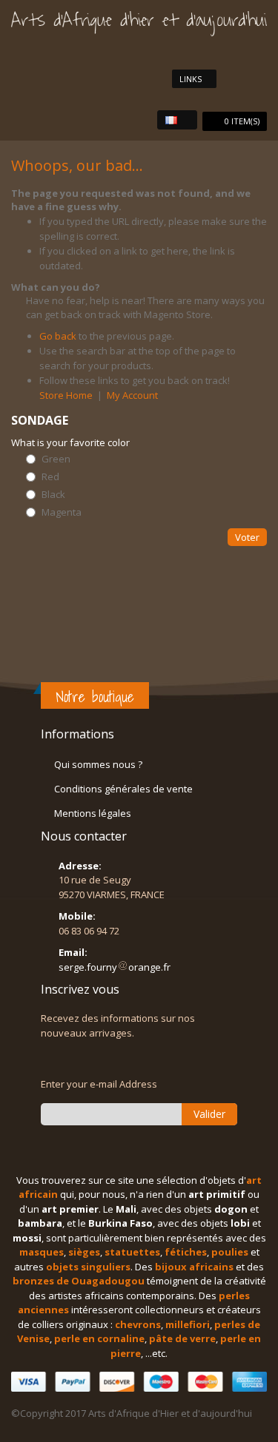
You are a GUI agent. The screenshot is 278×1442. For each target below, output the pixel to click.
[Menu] (260, 78)
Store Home (66, 395)
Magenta (62, 512)
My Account (132, 395)
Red (50, 477)
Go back (57, 336)
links (190, 78)
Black (53, 494)
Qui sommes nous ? (98, 764)
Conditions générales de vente (123, 788)
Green (56, 459)
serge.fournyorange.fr (115, 967)
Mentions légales (92, 813)
